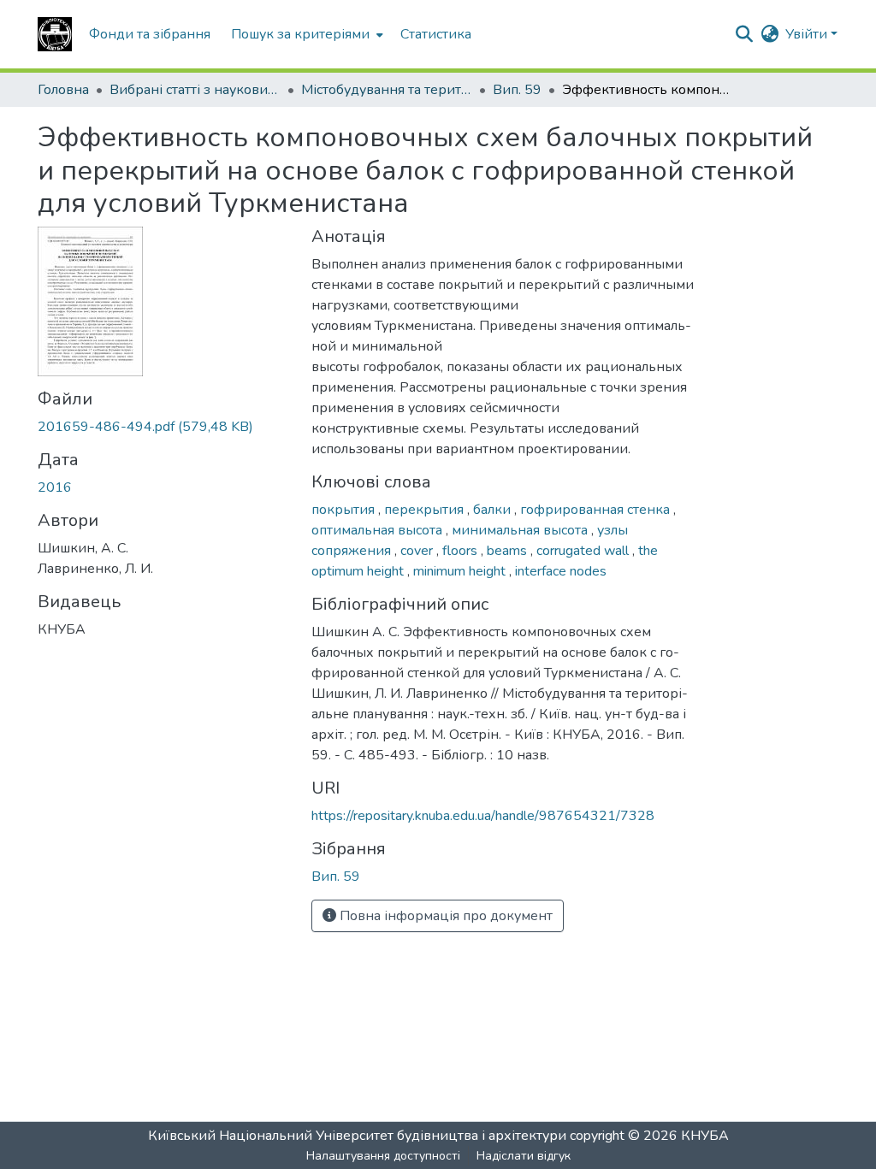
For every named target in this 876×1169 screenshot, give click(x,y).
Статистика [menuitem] (435, 34)
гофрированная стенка (596, 509)
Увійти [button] (808, 34)
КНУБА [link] (705, 1135)
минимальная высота (521, 530)
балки (493, 509)
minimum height (461, 571)
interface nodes (561, 571)
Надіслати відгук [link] (523, 1156)
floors (461, 550)
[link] (164, 426)
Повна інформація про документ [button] (444, 915)
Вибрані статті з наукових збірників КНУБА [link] (195, 89)
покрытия (344, 509)
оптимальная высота (378, 530)
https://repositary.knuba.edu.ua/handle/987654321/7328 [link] (482, 815)
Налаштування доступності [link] (383, 1156)
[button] (55, 34)
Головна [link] (63, 89)
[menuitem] (305, 34)
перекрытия (425, 509)
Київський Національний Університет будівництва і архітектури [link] (357, 1135)
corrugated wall (584, 550)
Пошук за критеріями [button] (300, 34)
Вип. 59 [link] (517, 89)
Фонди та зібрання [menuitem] (149, 34)
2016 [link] (55, 487)
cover (418, 550)
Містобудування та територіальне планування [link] (386, 89)
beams (508, 550)
